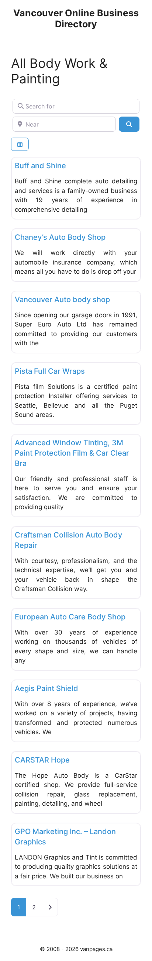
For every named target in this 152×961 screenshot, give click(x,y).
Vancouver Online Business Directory (76, 18)
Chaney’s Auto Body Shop (60, 237)
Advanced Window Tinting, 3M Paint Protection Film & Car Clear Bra (72, 453)
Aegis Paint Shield (46, 688)
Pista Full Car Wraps (50, 371)
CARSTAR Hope (42, 760)
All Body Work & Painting (59, 70)
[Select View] (20, 144)
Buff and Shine (40, 165)
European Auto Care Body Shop (70, 616)
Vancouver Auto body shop (62, 299)
